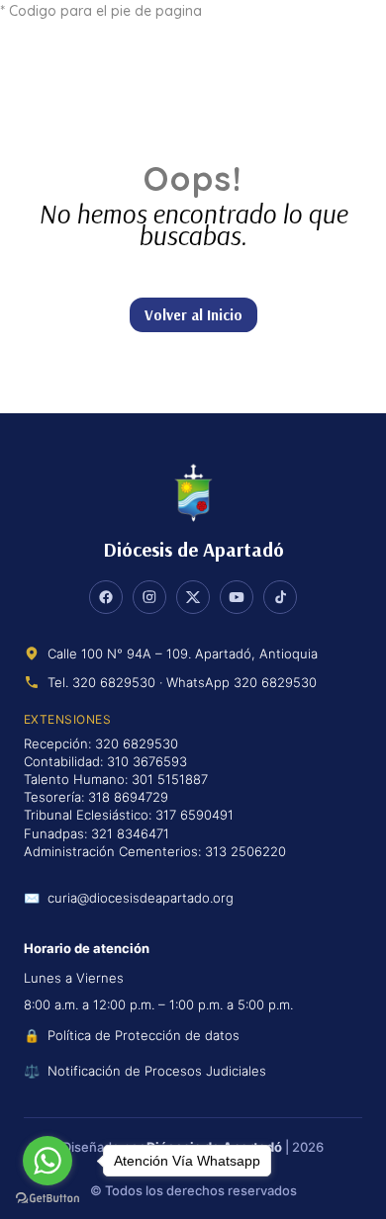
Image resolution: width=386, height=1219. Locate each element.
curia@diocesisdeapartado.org (141, 899)
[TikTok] (280, 597)
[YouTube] (236, 597)
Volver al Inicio (193, 314)
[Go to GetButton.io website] (47, 1198)
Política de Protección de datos (144, 1035)
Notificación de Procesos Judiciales (157, 1071)
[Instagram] (149, 597)
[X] (193, 597)
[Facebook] (106, 597)
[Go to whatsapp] (47, 1160)
